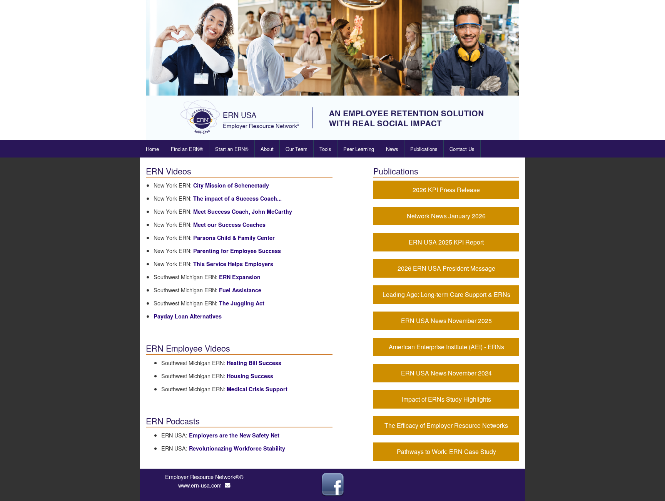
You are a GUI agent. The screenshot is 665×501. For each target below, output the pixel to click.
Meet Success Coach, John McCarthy (242, 211)
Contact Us (462, 148)
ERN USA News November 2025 (446, 320)
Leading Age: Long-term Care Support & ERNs (446, 294)
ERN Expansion (240, 277)
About (267, 148)
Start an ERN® (232, 148)
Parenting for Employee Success (237, 251)
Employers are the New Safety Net (234, 435)
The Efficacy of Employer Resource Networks (446, 425)
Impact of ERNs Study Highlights (446, 399)
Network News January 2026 (446, 215)
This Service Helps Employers (233, 264)
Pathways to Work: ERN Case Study (446, 451)
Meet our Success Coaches (229, 224)
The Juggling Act (241, 303)
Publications (424, 148)
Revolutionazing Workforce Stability (237, 448)
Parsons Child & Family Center (234, 237)
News (392, 148)
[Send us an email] (227, 485)
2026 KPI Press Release (446, 189)
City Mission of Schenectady (231, 185)
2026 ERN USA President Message (446, 268)
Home (152, 148)
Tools (325, 148)
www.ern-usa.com (200, 485)
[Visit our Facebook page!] (332, 484)
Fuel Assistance (240, 290)
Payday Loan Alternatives (188, 316)
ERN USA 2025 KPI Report (446, 242)
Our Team (296, 148)
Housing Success (250, 376)
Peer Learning (358, 148)
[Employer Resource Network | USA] (332, 70)
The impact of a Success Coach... (237, 198)
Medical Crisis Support (257, 389)
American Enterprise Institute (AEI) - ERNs (446, 346)
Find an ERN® (187, 148)
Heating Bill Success (254, 363)
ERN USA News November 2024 (446, 373)
